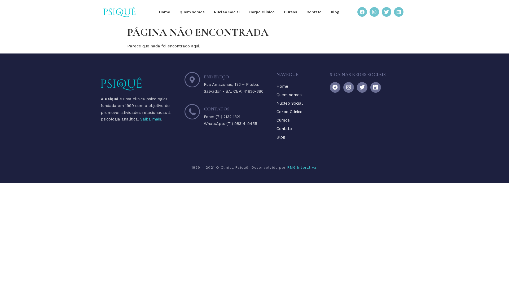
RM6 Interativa (301, 167)
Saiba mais (150, 119)
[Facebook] (362, 12)
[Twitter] (386, 12)
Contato (314, 12)
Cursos (290, 12)
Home (164, 12)
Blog (335, 12)
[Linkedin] (398, 12)
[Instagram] (374, 12)
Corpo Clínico (262, 12)
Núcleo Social (227, 12)
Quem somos (192, 12)
